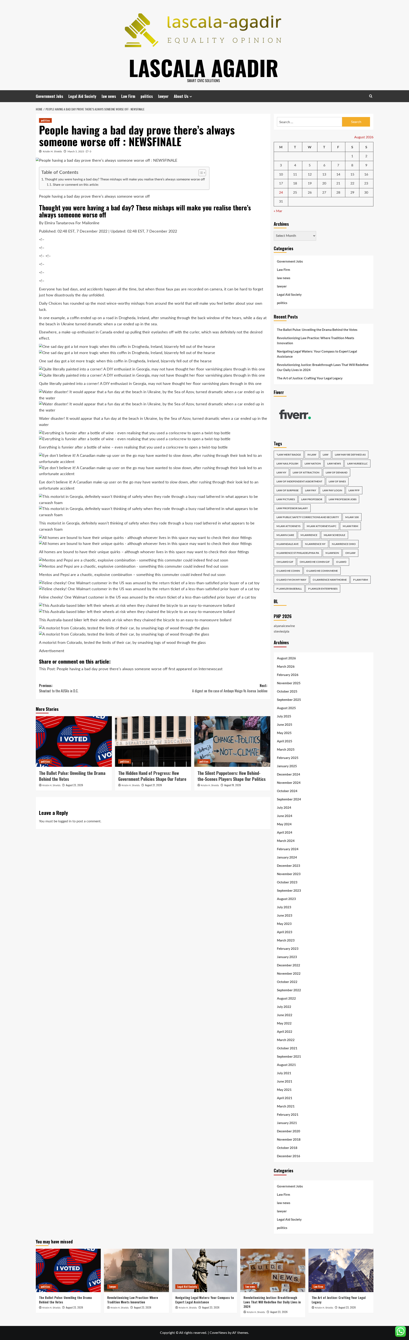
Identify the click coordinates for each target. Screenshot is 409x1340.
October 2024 (287, 791)
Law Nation (313, 463)
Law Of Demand (336, 472)
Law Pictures (286, 499)
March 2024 (286, 841)
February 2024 (287, 849)
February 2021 (287, 1114)
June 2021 (284, 1081)
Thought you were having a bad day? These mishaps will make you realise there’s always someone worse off (125, 179)
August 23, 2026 (74, 785)
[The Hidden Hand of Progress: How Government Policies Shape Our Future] (153, 741)
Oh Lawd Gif (285, 561)
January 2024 (287, 857)
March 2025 (286, 749)
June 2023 (284, 915)
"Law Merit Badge (289, 454)
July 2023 (284, 907)
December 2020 (288, 1131)
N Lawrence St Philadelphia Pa (298, 552)
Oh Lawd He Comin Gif (315, 561)
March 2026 (286, 666)
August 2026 (286, 658)
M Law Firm (350, 526)
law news (109, 96)
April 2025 (284, 741)
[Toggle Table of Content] (200, 172)
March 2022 (286, 1040)
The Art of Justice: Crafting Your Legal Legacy (310, 378)
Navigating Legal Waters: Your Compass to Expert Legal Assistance (317, 353)
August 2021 (286, 1065)
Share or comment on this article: (76, 184)
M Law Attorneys (288, 526)
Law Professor (311, 499)
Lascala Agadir (203, 67)
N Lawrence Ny (315, 544)
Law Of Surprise (288, 490)
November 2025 (289, 683)
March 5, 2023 (76, 151)
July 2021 (284, 1073)
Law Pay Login (332, 490)
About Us (181, 96)
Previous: (58, 688)
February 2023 (287, 948)
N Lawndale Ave (288, 544)
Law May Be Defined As (350, 454)
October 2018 (287, 1148)
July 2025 (284, 716)
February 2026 (287, 675)
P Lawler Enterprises (322, 588)
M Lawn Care (285, 535)
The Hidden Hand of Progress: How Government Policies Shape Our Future (152, 776)
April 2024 (284, 832)
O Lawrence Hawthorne (330, 579)
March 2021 (286, 1106)
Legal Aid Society (82, 96)
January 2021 (287, 1123)
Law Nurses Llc (357, 463)
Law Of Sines (337, 481)
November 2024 (289, 782)
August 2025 (286, 708)
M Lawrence (309, 535)
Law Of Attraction (306, 472)
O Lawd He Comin (288, 570)
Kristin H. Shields (52, 151)
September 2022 (289, 990)
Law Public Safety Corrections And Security (308, 517)
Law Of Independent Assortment (299, 481)
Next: (229, 688)
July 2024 (284, 807)
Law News (334, 463)
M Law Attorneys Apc (321, 526)
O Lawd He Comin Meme (322, 570)
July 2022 (284, 1007)
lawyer (163, 96)
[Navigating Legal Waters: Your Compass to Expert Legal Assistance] (204, 1270)
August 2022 (286, 998)
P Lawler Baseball (289, 588)
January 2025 (287, 766)
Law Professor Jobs (342, 499)
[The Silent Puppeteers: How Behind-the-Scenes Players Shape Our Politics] (232, 741)
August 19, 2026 (232, 785)
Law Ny (281, 472)
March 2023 (286, 940)
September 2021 (289, 1056)
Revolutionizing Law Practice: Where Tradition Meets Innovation (315, 340)
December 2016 (288, 1156)
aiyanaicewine (284, 626)
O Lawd (341, 561)
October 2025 (287, 691)
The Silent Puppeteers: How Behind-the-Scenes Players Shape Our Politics (231, 776)
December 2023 (288, 865)
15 (352, 174)
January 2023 (287, 957)
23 (366, 183)
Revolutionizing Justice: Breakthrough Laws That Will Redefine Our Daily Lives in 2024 (323, 367)
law (325, 454)
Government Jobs (49, 96)
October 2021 (287, 1048)
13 (324, 174)
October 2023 (287, 882)
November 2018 (289, 1139)
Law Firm (128, 96)
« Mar (278, 211)
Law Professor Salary (292, 508)
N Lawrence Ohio (344, 544)
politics (147, 96)
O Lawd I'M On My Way (291, 579)
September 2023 (289, 890)
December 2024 (288, 774)
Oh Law (350, 552)
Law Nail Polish (287, 463)
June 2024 (284, 816)
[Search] (370, 96)
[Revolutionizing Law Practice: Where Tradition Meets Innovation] (136, 1270)
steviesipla (281, 631)
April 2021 (284, 1098)
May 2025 (284, 733)
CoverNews (218, 1332)
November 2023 (289, 874)
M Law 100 (352, 517)
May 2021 (284, 1089)
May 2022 (284, 1023)
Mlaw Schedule (334, 535)
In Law (311, 454)
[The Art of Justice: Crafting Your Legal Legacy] (340, 1270)
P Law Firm (360, 579)
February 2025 (287, 758)
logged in (65, 821)
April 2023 (284, 932)
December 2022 (288, 965)
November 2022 (289, 973)
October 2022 (287, 982)
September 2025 (289, 699)
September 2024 (289, 799)
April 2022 (284, 1031)
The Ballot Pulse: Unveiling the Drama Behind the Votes (72, 776)
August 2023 (286, 899)
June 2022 (284, 1015)
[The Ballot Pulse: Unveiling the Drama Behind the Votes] (74, 741)
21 (338, 183)
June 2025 (284, 724)
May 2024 (284, 824)
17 (281, 183)
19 (310, 183)
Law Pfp (354, 490)
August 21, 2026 (153, 785)
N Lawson (332, 552)
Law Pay (310, 490)
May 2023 (284, 924)
